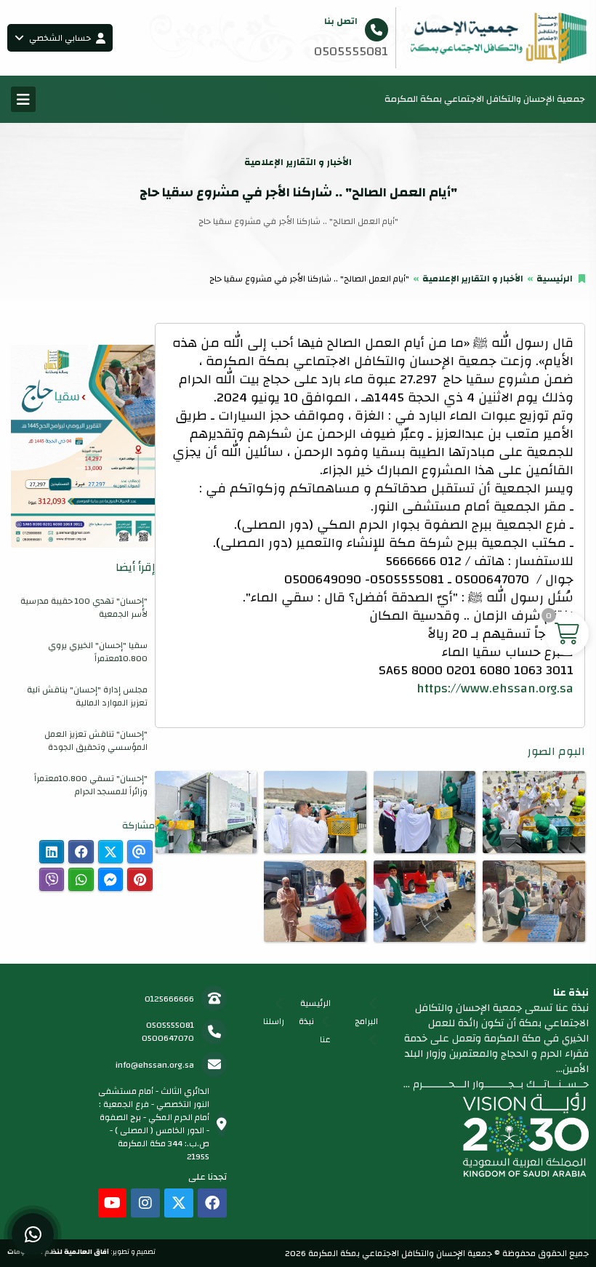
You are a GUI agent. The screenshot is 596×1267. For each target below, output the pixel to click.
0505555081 (170, 1025)
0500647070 (168, 1038)
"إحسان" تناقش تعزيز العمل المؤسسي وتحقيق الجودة (96, 740)
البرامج (366, 1021)
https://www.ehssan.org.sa (494, 688)
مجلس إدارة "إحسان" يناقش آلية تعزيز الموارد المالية (87, 696)
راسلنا (273, 1021)
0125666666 (169, 999)
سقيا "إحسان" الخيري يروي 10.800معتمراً (98, 651)
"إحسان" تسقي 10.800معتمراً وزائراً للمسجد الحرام (91, 784)
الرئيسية (554, 279)
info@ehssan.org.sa (155, 1065)
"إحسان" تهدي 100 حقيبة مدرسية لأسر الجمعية (84, 607)
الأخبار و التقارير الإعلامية (472, 279)
